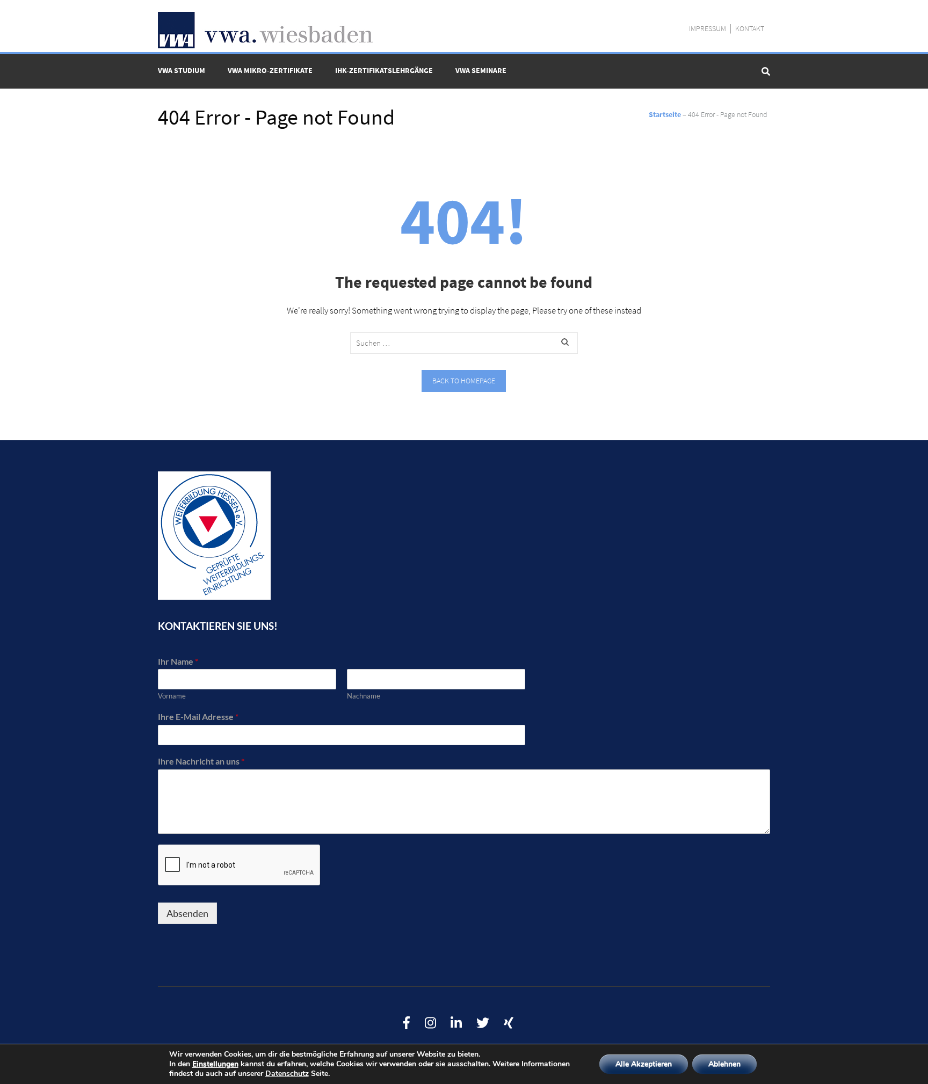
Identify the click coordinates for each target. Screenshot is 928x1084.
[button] (905, 15)
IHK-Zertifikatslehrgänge (384, 70)
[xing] (508, 1023)
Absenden (187, 913)
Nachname (363, 696)
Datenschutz (287, 1073)
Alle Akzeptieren (643, 1064)
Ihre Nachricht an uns (201, 761)
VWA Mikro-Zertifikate (270, 70)
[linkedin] (456, 1023)
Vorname (172, 696)
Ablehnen (724, 1064)
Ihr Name (178, 661)
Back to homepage (463, 380)
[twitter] (482, 1023)
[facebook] (406, 1023)
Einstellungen (215, 1064)
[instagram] (430, 1023)
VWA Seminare (480, 70)
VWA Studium (181, 70)
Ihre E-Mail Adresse (198, 716)
